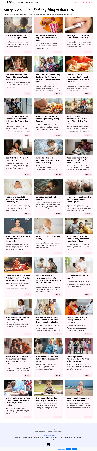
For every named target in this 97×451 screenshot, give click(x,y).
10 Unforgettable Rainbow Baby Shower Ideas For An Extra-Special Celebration (47, 320)
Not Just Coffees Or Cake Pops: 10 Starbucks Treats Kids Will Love (17, 77)
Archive (46, 429)
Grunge (47, 437)
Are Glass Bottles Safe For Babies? (77, 277)
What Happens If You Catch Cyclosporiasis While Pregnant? (78, 320)
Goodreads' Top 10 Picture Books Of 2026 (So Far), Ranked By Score (78, 160)
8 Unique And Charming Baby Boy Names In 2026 (46, 399)
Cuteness (36, 437)
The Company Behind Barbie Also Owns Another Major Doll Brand (78, 359)
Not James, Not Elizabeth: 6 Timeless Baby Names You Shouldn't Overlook (78, 239)
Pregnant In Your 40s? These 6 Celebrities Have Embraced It (18, 239)
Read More (27, 93)
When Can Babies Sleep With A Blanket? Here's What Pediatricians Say (48, 160)
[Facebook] (76, 2)
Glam (41, 437)
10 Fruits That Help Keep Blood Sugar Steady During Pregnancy (47, 119)
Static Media (42, 431)
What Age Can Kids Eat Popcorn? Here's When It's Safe (47, 38)
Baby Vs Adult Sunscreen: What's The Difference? (78, 399)
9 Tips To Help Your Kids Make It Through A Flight (16, 37)
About (40, 429)
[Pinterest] (81, 2)
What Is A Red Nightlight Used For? (46, 198)
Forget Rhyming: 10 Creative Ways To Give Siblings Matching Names (79, 199)
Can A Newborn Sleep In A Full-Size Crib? (17, 159)
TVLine (30, 437)
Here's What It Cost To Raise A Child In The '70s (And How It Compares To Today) (18, 278)
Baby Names (29, 2)
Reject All (74, 449)
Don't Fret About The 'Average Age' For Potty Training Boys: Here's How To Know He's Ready (48, 279)
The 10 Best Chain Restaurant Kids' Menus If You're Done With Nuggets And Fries (78, 78)
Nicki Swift (72, 437)
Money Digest (64, 437)
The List (78, 437)
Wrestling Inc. (51, 439)
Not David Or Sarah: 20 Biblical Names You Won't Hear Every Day (17, 199)
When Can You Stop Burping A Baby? (48, 238)
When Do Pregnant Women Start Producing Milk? (17, 319)
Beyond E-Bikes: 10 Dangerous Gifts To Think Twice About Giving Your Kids (77, 120)
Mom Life (20, 2)
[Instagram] (78, 2)
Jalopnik (24, 437)
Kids (37, 2)
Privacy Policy (55, 429)
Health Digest (54, 437)
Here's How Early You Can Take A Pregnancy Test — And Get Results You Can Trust (17, 360)
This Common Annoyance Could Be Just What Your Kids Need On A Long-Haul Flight (17, 120)
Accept (68, 449)
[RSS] (92, 2)
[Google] (89, 2)
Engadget (17, 437)
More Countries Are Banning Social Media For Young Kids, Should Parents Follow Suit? (48, 78)
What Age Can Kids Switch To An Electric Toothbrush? (78, 37)
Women (44, 439)
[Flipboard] (84, 2)
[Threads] (86, 2)
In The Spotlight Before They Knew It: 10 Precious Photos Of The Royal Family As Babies (18, 401)
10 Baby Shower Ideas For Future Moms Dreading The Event (48, 359)
